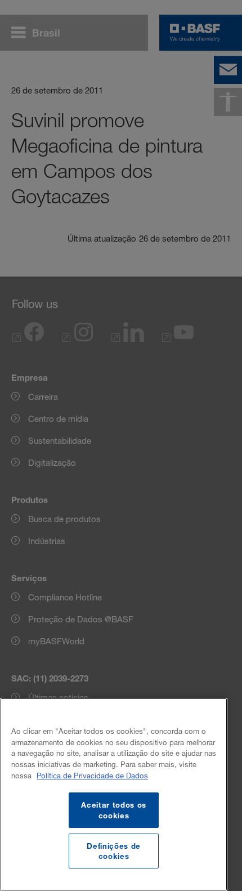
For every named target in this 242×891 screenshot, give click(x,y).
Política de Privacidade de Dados (92, 775)
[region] (113, 794)
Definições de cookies (114, 851)
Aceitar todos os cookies (113, 809)
